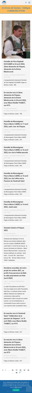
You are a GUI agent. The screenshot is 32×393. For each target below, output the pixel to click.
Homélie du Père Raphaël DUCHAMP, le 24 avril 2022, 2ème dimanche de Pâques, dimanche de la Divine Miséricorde (14, 66)
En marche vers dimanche (10, 108)
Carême (6, 281)
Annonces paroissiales (9, 233)
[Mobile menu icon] (29, 3)
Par (17, 75)
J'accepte (16, 390)
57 (16, 370)
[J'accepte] (30, 386)
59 (24, 370)
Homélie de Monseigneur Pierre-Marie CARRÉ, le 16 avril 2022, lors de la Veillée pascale (16, 150)
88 (16, 373)
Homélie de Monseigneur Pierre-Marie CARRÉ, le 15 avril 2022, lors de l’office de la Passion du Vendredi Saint (16, 177)
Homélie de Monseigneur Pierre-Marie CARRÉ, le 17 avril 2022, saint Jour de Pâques (16, 124)
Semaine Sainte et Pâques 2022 (14, 229)
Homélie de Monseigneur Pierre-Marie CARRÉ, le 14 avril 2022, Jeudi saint (16, 204)
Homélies (6, 75)
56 (12, 370)
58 (20, 370)
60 (28, 370)
